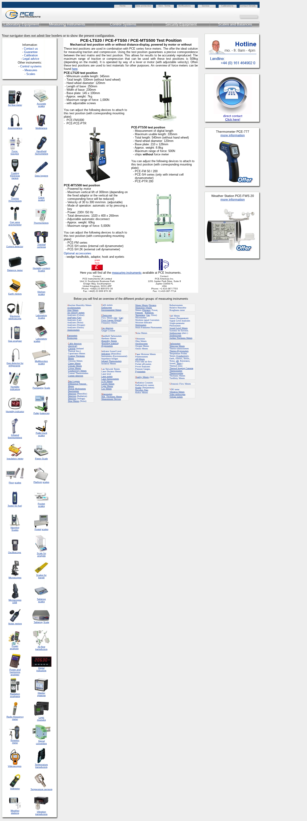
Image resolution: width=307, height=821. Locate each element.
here (75, 68)
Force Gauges (15, 152)
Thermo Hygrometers (15, 199)
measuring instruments (127, 272)
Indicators (105, 353)
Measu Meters (141, 305)
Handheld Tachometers (41, 152)
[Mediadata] (256, 16)
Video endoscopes (177, 394)
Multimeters (41, 128)
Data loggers (41, 175)
